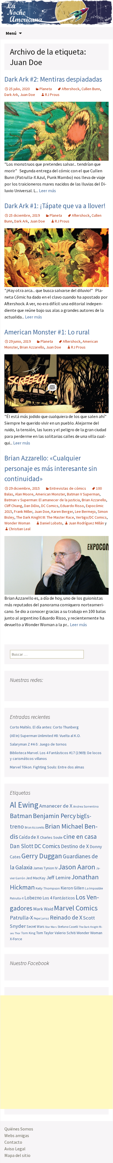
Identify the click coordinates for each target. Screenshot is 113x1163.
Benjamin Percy (54, 815)
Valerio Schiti (65, 932)
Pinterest (46, 691)
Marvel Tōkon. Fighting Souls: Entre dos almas (47, 767)
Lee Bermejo (85, 511)
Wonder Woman (17, 523)
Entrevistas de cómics (68, 488)
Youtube (35, 691)
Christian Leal (19, 528)
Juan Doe (27, 94)
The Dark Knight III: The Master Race (45, 517)
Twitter (25, 691)
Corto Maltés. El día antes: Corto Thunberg (44, 727)
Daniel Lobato (51, 523)
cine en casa (80, 836)
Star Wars (51, 927)
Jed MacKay (36, 877)
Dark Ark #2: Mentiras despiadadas (53, 79)
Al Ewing (24, 805)
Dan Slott (21, 846)
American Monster (50, 494)
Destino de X (75, 846)
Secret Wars (35, 926)
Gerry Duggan (41, 855)
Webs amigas (16, 1135)
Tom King (28, 933)
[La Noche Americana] (56, 13)
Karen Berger (62, 511)
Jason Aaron (76, 866)
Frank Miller (23, 511)
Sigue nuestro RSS (67, 691)
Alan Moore (24, 494)
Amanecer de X (55, 806)
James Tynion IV (45, 868)
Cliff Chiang (13, 505)
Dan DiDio (31, 505)
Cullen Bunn (90, 88)
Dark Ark (11, 94)
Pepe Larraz (41, 918)
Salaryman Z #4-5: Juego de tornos (38, 744)
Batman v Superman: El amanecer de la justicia (42, 499)
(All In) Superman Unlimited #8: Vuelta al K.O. (45, 735)
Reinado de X (66, 917)
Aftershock (71, 88)
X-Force (16, 938)
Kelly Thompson (48, 888)
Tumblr (56, 691)
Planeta (45, 88)
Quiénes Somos (18, 1129)
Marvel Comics (76, 907)
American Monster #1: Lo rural (46, 332)
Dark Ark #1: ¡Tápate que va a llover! (55, 205)
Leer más (47, 190)
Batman (21, 815)
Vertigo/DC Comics (91, 517)
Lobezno (33, 898)
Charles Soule (51, 837)
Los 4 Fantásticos (59, 898)
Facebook (14, 691)
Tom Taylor (45, 932)
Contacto (13, 1142)
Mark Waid (43, 909)
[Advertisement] (56, 1052)
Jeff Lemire (58, 877)
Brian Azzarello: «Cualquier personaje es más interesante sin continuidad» (50, 468)
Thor (17, 933)
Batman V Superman (83, 494)
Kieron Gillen (72, 888)
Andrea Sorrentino (86, 806)
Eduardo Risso (72, 505)
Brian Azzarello (32, 347)
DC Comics (49, 505)
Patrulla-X (21, 917)
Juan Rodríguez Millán (86, 523)
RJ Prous (52, 94)
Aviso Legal (15, 1148)
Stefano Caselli (68, 926)
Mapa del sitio (17, 1155)
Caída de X (29, 837)
